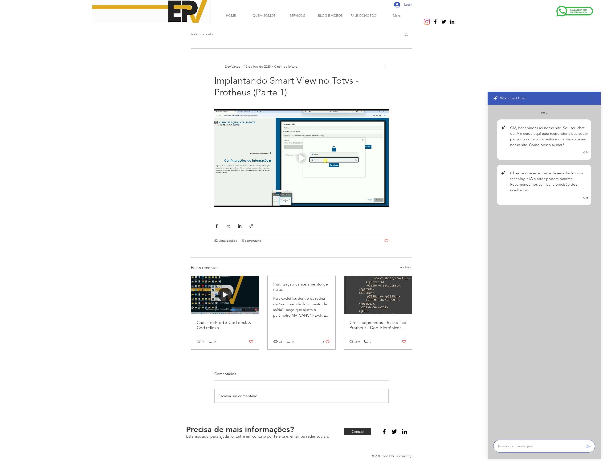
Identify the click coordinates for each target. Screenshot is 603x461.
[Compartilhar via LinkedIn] (239, 226)
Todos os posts (202, 34)
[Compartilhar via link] (251, 226)
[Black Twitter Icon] (444, 22)
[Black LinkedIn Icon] (452, 22)
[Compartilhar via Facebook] (216, 226)
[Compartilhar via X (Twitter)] (228, 226)
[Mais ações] (386, 66)
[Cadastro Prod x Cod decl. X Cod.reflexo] (225, 295)
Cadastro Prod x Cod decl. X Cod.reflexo (224, 325)
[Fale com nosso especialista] (574, 11)
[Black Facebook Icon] (435, 22)
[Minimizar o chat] (591, 98)
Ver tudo (405, 267)
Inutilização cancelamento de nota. (300, 286)
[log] (544, 271)
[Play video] (301, 158)
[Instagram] (427, 22)
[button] (406, 34)
